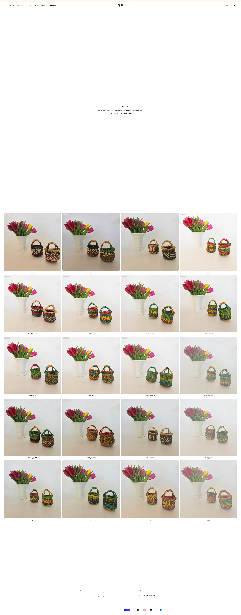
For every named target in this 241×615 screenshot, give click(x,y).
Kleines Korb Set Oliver (32, 271)
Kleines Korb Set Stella (150, 457)
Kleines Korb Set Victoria (208, 271)
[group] (120, 1)
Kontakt (123, 592)
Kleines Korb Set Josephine (91, 333)
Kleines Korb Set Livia (32, 519)
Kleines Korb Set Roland (91, 519)
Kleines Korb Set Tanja (91, 395)
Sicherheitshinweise (125, 594)
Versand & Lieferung (125, 597)
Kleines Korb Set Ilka (150, 333)
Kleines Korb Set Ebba (32, 457)
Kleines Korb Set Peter (150, 519)
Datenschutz (124, 601)
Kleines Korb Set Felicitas (91, 457)
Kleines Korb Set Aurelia (208, 395)
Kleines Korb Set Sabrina (208, 333)
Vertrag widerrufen (125, 604)
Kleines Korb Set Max (208, 457)
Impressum (124, 606)
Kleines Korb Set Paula (32, 333)
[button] (231, 5)
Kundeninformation (124, 590)
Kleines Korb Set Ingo (150, 271)
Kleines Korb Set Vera (32, 395)
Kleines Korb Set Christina (150, 395)
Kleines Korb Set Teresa (91, 271)
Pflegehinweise (124, 596)
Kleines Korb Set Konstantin (208, 519)
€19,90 (32, 273)
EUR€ (227, 5)
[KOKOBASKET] (120, 5)
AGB (122, 599)
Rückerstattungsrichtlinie (126, 602)
